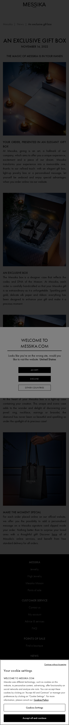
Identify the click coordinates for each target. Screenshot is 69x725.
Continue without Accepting (55, 664)
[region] (34, 692)
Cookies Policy (41, 699)
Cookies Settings (34, 707)
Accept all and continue (35, 718)
